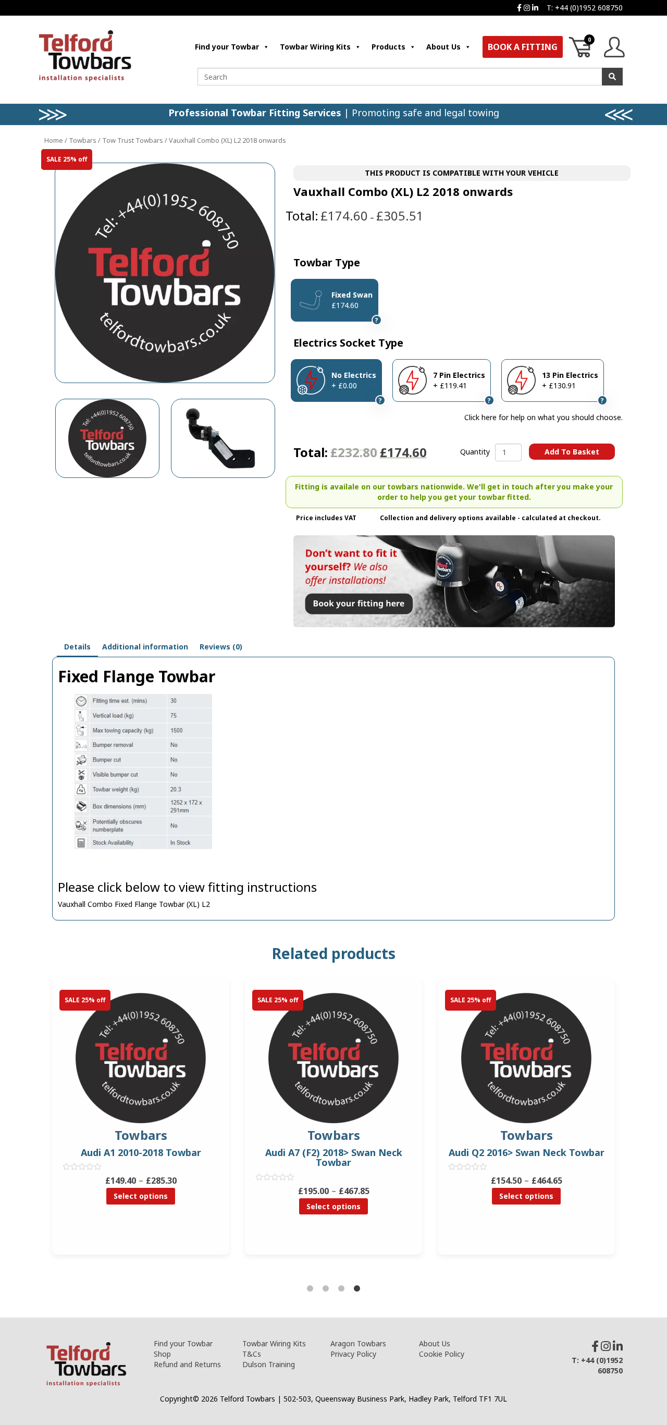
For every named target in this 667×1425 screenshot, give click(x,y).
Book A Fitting (523, 47)
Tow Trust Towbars (132, 140)
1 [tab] (310, 1289)
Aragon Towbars (358, 1343)
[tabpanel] (333, 1123)
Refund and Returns (187, 1364)
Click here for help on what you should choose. (543, 417)
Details (77, 647)
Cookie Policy (441, 1354)
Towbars (82, 140)
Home (53, 140)
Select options (141, 1196)
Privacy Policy (353, 1354)
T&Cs (251, 1354)
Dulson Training (268, 1364)
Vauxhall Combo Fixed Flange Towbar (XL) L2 (134, 904)
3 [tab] (341, 1289)
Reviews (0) (221, 647)
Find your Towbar (227, 47)
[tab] (77, 647)
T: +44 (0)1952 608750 (585, 8)
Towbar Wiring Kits (315, 47)
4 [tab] (357, 1289)
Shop (162, 1354)
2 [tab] (325, 1289)
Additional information (145, 647)
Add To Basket (572, 452)
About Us (443, 47)
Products (388, 47)
